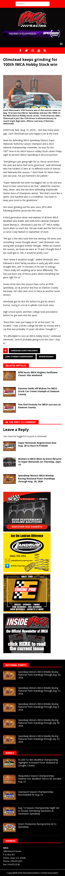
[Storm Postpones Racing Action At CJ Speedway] (9, 827)
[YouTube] (38, 50)
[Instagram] (32, 50)
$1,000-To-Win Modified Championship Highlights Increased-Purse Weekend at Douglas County (38, 762)
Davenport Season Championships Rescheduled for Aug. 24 (35, 793)
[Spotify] (45, 50)
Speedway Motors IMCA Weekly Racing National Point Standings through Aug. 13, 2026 (39, 690)
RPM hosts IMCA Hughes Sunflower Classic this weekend (38, 374)
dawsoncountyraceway (24, 350)
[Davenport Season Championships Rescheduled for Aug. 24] (9, 795)
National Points (16, 664)
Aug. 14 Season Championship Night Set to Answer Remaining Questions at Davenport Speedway (38, 810)
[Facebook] (20, 50)
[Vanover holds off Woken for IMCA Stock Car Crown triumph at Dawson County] (9, 392)
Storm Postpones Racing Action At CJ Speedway (37, 825)
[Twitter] (26, 50)
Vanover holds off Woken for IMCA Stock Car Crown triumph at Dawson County (38, 391)
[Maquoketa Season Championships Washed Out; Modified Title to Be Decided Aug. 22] (9, 779)
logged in (21, 436)
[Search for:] (33, 3)
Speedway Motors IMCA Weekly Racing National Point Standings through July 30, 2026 (39, 722)
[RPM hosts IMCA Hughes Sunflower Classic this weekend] (9, 376)
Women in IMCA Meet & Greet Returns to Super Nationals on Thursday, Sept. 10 (40, 461)
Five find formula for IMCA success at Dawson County (39, 406)
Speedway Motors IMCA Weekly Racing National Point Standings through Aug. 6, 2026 (39, 706)
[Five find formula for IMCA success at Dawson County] (9, 408)
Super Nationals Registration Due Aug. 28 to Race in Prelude (37, 444)
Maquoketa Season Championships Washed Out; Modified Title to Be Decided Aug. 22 (39, 778)
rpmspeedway (46, 356)
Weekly (10, 752)
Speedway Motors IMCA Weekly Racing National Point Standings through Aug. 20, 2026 (36, 478)
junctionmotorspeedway (19, 356)
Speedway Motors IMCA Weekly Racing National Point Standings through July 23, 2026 (39, 739)
